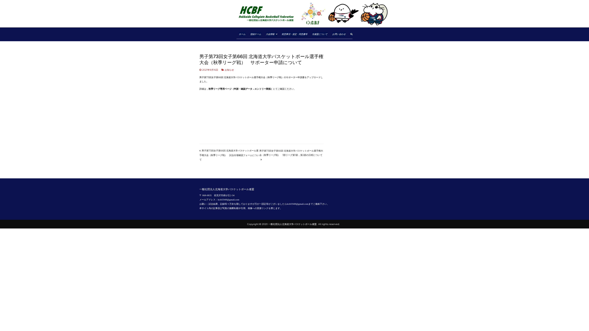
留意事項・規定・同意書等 (294, 34)
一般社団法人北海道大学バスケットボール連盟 (292, 224)
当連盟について (320, 34)
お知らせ (229, 69)
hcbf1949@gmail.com (228, 199)
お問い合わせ (339, 34)
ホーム (242, 34)
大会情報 (270, 34)
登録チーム (255, 34)
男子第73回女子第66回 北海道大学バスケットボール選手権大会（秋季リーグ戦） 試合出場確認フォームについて (229, 155)
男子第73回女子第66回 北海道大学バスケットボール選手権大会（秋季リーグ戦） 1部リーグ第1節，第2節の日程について (291, 153)
